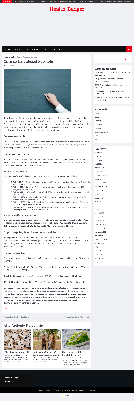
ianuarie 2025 (100, 225)
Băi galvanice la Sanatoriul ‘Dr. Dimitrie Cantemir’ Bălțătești (71, 1)
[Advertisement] (67, 28)
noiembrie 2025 (101, 187)
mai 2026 (98, 164)
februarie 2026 (100, 175)
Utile (60, 49)
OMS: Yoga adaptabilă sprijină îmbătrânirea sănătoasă (109, 1)
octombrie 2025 (101, 191)
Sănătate (17, 49)
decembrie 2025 (101, 183)
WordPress (91, 390)
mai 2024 (98, 255)
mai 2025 (98, 209)
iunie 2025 (99, 206)
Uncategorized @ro (102, 132)
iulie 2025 (98, 202)
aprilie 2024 (99, 259)
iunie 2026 (99, 160)
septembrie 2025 (101, 194)
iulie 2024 (99, 247)
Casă (26, 49)
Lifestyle (7, 49)
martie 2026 (99, 172)
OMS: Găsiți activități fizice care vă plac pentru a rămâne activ (30, 1)
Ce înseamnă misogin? (44, 352)
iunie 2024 (99, 251)
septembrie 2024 (101, 240)
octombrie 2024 (101, 236)
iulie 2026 (98, 157)
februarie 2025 (100, 221)
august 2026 (99, 153)
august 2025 (99, 198)
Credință (45, 49)
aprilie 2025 (99, 213)
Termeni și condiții (11, 378)
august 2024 (99, 243)
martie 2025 (99, 217)
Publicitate (8, 381)
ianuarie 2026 (100, 179)
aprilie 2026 (99, 168)
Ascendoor (74, 390)
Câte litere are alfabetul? (16, 352)
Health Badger (67, 9)
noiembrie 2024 (101, 232)
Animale (35, 49)
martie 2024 (99, 262)
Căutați (126, 59)
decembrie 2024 (101, 228)
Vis (53, 49)
